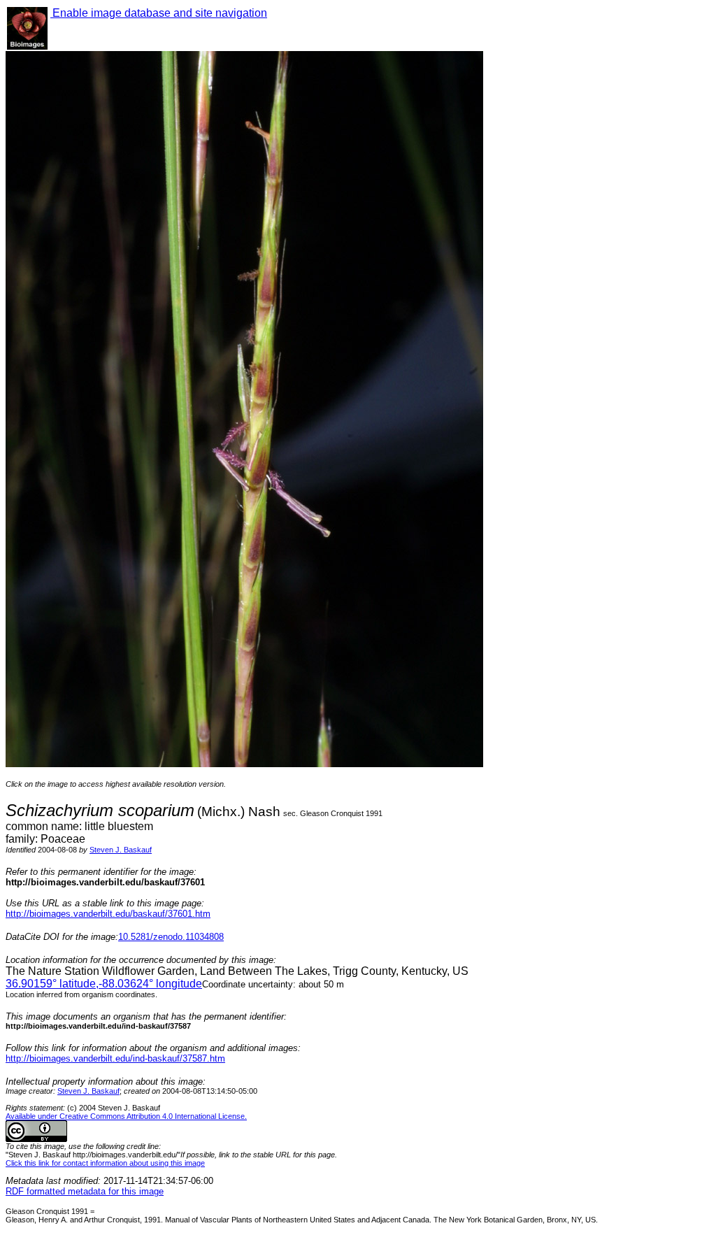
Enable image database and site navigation (158, 13)
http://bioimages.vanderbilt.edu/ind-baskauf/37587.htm (115, 1058)
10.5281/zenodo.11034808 (171, 937)
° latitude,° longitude (104, 984)
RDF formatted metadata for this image (85, 1191)
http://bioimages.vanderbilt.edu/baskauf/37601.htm (108, 913)
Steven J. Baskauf (121, 849)
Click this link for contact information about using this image (105, 1163)
